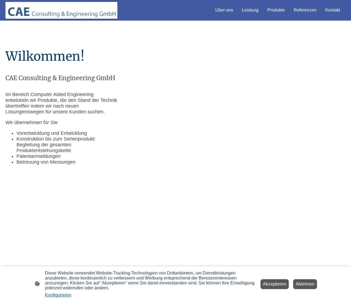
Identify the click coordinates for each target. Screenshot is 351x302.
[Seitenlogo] (61, 10)
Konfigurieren (58, 295)
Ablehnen (305, 284)
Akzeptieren (274, 284)
